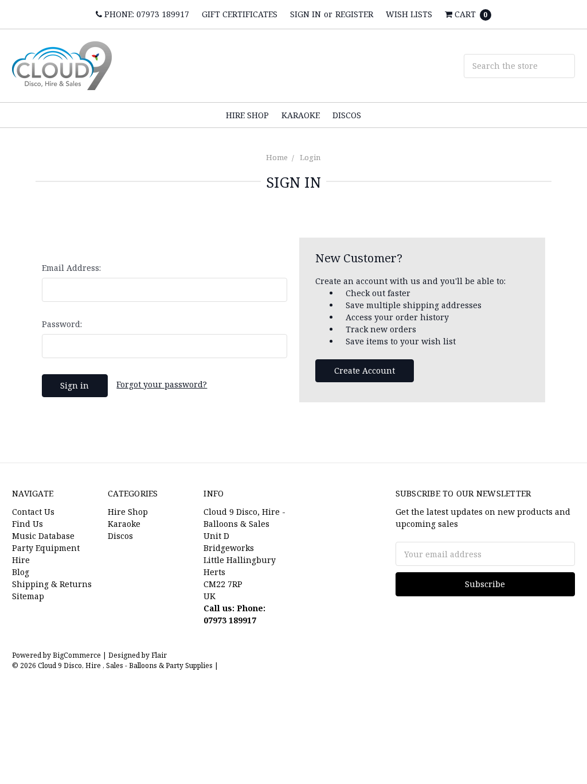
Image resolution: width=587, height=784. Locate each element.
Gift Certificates (239, 14)
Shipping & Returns (52, 584)
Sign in (305, 14)
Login (310, 157)
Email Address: (71, 267)
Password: (62, 324)
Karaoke (300, 115)
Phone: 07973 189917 (145, 14)
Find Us (27, 523)
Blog (20, 571)
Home (277, 157)
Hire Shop (247, 115)
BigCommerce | (80, 655)
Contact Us (33, 511)
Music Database (43, 535)
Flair (159, 655)
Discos (346, 115)
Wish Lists (409, 14)
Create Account (364, 370)
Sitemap (28, 596)
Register (354, 14)
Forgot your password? (161, 384)
